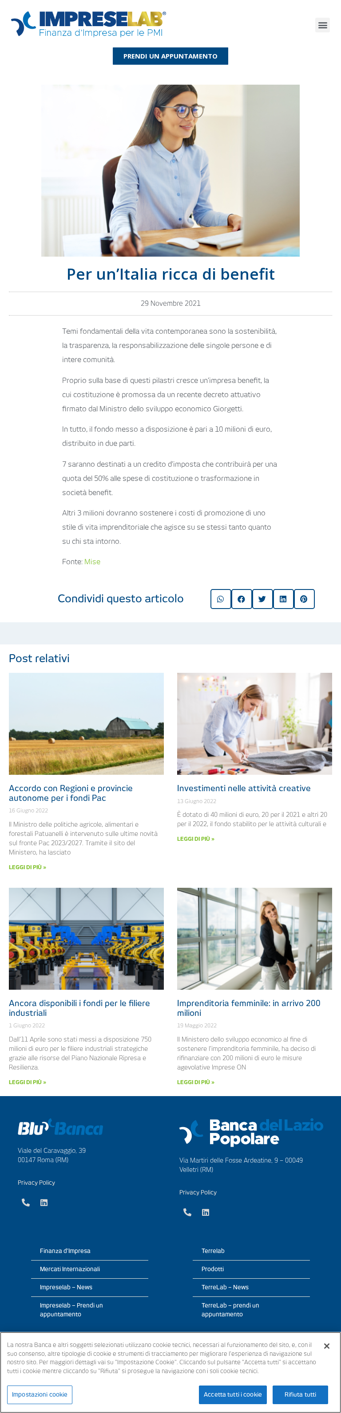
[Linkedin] (44, 1202)
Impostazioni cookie (39, 1394)
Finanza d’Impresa (65, 1251)
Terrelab (213, 1251)
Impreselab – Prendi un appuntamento (71, 1310)
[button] (322, 25)
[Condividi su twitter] (262, 599)
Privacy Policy (36, 1182)
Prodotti (213, 1269)
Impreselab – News (66, 1287)
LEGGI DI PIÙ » (27, 867)
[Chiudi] (327, 1346)
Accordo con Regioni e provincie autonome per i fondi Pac (71, 793)
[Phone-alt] (26, 1202)
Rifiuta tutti (301, 1394)
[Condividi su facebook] (241, 599)
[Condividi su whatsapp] (220, 599)
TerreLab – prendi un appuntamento (230, 1310)
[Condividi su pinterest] (304, 599)
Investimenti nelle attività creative (244, 788)
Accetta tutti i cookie (233, 1394)
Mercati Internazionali (70, 1269)
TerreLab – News (225, 1287)
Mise (92, 562)
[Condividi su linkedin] (283, 599)
